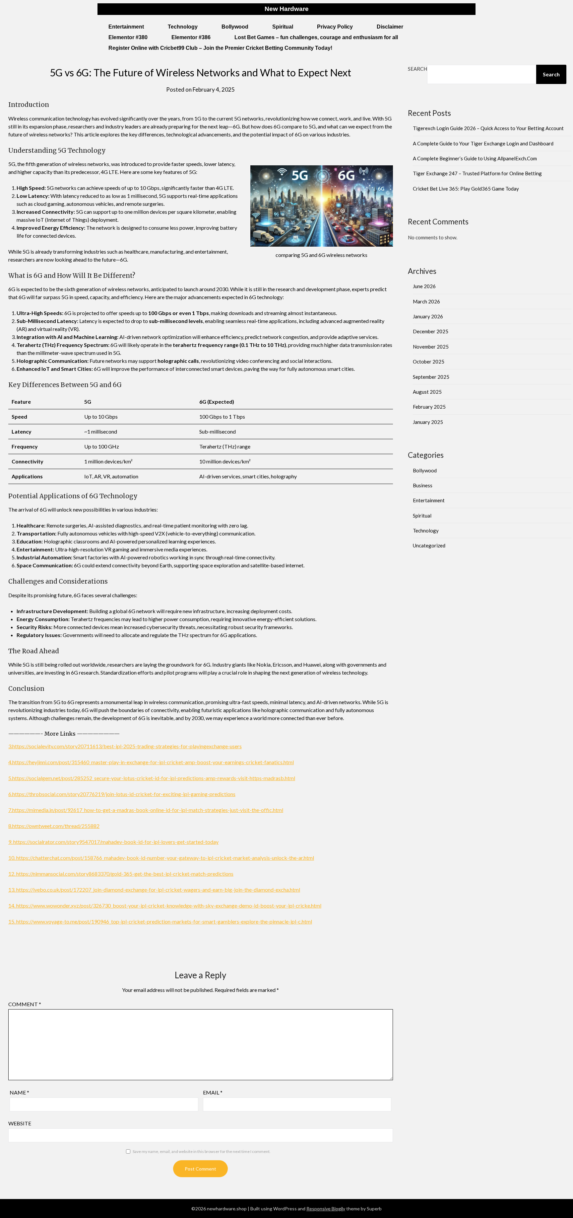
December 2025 (430, 331)
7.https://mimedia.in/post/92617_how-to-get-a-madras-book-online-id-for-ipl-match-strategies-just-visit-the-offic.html (145, 810)
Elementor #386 (191, 37)
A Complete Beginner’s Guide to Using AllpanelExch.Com (475, 158)
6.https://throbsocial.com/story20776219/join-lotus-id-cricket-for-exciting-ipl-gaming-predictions (121, 794)
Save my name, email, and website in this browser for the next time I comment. (202, 1151)
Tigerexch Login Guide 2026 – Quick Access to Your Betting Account (488, 128)
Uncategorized (429, 545)
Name (19, 1092)
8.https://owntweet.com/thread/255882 (53, 826)
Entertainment (126, 27)
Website (19, 1123)
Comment (24, 1004)
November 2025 (431, 347)
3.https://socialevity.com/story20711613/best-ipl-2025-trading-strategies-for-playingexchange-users (125, 746)
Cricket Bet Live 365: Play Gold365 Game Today (466, 189)
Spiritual (282, 27)
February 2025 (429, 407)
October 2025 (428, 362)
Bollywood (235, 27)
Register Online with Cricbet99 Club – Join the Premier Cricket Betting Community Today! (220, 48)
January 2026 (428, 316)
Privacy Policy (335, 27)
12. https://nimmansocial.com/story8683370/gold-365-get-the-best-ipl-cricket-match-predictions (120, 873)
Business (422, 485)
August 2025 (427, 392)
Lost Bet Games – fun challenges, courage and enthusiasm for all (316, 37)
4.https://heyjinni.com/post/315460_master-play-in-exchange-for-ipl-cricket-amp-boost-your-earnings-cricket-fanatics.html (151, 762)
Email (213, 1092)
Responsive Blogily (325, 1208)
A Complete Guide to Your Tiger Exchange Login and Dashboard (483, 143)
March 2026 (426, 301)
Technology (183, 27)
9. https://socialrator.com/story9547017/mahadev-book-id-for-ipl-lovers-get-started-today (113, 842)
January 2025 (428, 422)
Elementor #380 (128, 37)
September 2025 (431, 377)
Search (417, 69)
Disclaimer (390, 27)
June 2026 (424, 286)
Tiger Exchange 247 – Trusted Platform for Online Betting (477, 173)
